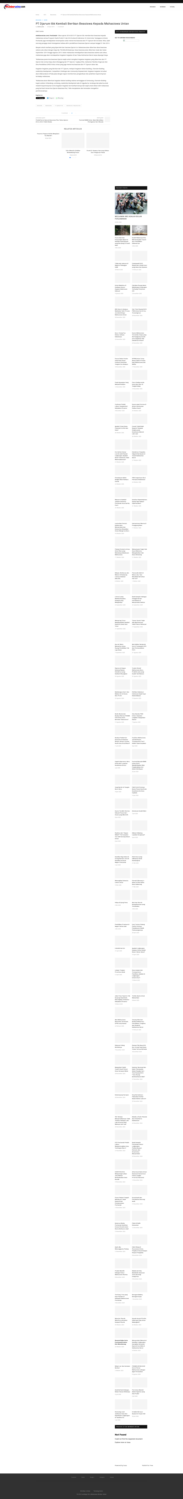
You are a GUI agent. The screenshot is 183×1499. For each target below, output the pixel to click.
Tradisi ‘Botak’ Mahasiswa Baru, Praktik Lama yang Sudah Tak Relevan (138, 671)
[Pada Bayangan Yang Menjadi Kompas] (122, 375)
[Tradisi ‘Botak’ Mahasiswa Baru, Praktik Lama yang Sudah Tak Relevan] (139, 661)
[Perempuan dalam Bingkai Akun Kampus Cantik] (122, 470)
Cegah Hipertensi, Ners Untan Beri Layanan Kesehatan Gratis (122, 763)
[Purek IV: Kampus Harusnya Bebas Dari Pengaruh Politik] (97, 140)
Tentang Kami (98, 1491)
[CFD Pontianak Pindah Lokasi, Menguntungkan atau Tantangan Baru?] (122, 1135)
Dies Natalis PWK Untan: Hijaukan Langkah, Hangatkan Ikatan (138, 716)
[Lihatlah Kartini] (122, 941)
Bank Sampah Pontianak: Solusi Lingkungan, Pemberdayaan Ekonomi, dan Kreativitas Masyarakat (137, 1148)
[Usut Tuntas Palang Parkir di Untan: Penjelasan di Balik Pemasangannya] (139, 917)
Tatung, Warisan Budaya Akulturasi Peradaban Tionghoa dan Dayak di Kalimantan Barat (139, 1023)
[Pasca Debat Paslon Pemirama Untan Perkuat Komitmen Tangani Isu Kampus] (122, 351)
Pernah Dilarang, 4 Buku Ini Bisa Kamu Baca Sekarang (138, 882)
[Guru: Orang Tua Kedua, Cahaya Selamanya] (122, 325)
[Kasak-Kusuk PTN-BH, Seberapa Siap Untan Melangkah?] (139, 1311)
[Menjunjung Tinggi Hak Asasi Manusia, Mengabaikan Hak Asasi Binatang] (139, 542)
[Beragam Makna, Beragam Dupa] (139, 1287)
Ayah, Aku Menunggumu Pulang (122, 1248)
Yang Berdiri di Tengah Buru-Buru (122, 788)
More (45, 20)
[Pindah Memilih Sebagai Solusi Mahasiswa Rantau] (122, 1263)
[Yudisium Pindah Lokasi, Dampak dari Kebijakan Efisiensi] (122, 397)
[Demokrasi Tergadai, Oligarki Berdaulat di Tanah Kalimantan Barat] (139, 444)
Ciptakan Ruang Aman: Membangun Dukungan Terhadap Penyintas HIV (139, 288)
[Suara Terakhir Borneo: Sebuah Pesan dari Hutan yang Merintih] (122, 803)
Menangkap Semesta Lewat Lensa (121, 881)
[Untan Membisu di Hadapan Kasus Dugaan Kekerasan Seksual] (122, 278)
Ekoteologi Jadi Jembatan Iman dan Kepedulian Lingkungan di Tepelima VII (122, 1414)
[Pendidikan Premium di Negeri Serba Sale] (122, 917)
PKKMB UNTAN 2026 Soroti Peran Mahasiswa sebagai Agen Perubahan (138, 1369)
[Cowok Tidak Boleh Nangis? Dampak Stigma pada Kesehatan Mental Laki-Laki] (139, 419)
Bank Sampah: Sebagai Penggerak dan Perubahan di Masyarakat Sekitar (139, 599)
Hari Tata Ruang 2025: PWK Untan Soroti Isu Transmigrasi (139, 311)
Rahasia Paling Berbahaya (120, 1046)
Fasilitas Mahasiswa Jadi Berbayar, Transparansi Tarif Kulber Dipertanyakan (139, 740)
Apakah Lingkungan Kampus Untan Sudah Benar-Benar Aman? (139, 950)
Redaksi (153, 7)
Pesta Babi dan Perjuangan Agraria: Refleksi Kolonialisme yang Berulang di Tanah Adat (122, 241)
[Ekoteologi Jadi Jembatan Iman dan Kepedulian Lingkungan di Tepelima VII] (122, 1404)
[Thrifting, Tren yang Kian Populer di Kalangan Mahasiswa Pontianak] (122, 1287)
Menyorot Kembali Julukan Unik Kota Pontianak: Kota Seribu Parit (122, 502)
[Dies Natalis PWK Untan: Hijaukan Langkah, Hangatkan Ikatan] (139, 706)
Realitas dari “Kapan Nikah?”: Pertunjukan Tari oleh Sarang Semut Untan (122, 835)
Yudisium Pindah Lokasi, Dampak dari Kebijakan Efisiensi (121, 406)
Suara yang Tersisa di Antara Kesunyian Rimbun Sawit (139, 406)
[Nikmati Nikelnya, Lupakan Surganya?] (139, 825)
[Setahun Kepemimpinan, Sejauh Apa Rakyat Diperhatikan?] (139, 492)
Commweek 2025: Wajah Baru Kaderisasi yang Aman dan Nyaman (139, 265)
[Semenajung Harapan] (122, 1087)
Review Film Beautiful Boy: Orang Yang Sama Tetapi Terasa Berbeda (139, 1047)
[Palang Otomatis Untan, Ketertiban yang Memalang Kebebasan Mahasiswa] (122, 542)
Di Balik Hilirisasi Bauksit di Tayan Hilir (139, 1413)
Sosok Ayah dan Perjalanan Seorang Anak (138, 1199)
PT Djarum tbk (59, 105)
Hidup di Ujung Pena (121, 902)
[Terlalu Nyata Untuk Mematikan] (139, 988)
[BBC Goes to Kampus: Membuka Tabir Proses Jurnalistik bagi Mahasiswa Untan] (122, 302)
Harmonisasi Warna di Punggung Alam (139, 524)
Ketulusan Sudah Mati (139, 811)
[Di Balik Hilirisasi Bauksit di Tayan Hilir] (139, 1404)
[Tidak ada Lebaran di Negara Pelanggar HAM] (122, 256)
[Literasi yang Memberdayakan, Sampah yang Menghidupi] (122, 589)
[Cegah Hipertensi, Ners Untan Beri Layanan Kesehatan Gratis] (122, 754)
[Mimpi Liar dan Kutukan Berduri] (122, 1359)
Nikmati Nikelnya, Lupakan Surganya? (138, 834)
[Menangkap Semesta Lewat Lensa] (122, 873)
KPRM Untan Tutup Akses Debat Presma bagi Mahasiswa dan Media (139, 361)
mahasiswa (48, 105)
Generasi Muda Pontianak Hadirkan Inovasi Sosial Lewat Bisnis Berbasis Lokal (121, 1226)
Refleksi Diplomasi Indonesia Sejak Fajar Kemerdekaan (139, 694)
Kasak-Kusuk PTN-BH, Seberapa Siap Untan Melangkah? (139, 1320)
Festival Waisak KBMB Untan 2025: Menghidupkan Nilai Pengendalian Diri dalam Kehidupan (139, 765)
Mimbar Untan (85, 1491)
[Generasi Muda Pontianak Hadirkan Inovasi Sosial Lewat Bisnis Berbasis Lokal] (122, 1216)
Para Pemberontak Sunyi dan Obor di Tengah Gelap (138, 384)
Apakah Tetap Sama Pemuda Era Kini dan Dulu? (121, 428)
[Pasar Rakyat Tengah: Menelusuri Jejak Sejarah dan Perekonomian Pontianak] (122, 1190)
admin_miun (40, 27)
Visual (172, 7)
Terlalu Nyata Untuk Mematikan (138, 997)
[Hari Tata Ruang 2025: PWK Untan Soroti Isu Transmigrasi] (139, 302)
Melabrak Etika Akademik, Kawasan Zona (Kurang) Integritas (138, 1273)
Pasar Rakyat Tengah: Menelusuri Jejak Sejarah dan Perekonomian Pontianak (122, 1201)
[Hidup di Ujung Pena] (122, 895)
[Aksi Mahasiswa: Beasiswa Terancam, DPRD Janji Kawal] (122, 1012)
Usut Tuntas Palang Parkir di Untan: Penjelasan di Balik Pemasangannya (138, 927)
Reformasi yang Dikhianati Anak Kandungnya (137, 858)
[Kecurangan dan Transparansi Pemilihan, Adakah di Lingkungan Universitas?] (139, 963)
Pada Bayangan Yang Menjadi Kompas (122, 383)
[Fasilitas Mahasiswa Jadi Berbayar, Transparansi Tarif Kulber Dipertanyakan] (139, 730)
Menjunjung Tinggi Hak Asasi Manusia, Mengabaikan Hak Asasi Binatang (139, 552)
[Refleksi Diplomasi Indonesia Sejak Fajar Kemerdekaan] (139, 684)
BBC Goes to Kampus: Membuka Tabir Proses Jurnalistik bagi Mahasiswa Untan (122, 312)
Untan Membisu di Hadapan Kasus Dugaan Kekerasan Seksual (121, 288)
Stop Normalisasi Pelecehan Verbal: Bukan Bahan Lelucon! (139, 1096)
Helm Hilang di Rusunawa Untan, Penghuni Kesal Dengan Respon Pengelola (139, 1249)
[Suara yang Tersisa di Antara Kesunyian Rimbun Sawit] (139, 397)
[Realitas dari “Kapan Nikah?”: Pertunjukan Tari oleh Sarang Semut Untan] (122, 825)
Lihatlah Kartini (120, 948)
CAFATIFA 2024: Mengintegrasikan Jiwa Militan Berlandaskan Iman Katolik (121, 1175)
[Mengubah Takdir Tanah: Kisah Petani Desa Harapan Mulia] (122, 1060)
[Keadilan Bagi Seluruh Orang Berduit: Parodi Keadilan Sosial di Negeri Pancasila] (122, 849)
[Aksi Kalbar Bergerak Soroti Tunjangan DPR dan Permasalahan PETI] (139, 637)
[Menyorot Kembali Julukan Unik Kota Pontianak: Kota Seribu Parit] (122, 492)
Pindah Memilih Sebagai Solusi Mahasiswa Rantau (121, 1272)
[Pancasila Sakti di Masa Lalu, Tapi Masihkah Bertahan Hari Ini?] (139, 565)
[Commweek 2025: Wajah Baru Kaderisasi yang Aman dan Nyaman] (139, 256)
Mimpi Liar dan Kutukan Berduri (122, 1367)
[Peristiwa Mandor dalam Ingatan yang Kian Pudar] (139, 1382)
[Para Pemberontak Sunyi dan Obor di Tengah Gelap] (139, 375)
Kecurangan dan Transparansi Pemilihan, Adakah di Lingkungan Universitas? (138, 973)
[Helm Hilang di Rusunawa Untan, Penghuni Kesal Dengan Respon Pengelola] (139, 1240)
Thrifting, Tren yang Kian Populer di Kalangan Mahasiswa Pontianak (122, 1297)
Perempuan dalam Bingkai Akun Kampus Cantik (121, 479)
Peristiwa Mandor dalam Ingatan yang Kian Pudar (138, 1391)
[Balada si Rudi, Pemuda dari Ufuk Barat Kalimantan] (139, 1109)
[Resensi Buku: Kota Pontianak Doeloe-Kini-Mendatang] (122, 1333)
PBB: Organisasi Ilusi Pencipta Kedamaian (139, 478)
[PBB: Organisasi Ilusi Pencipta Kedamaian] (139, 470)
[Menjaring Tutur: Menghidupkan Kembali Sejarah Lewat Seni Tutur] (122, 613)
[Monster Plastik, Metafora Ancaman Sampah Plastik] (122, 1311)
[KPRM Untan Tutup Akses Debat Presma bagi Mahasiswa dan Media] (139, 351)
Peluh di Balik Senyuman (136, 1224)
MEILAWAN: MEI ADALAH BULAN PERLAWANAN (128, 217)
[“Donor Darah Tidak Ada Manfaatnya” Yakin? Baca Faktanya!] (139, 613)
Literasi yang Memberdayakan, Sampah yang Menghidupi (120, 599)
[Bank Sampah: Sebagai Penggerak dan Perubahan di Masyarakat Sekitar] (139, 589)
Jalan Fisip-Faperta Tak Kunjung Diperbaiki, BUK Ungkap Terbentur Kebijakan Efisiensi (122, 998)
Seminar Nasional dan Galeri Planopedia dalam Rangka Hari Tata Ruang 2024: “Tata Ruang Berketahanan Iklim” (139, 1072)
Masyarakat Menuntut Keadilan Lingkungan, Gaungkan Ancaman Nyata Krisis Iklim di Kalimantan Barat (139, 1344)
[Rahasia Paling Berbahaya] (122, 1038)
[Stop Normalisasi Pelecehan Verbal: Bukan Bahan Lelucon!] (139, 1087)
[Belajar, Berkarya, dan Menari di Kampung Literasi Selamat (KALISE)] (122, 565)
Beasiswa (53, 14)
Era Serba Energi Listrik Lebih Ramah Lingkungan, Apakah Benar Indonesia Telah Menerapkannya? (122, 455)
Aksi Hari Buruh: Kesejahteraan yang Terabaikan (138, 904)
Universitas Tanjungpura (73, 105)
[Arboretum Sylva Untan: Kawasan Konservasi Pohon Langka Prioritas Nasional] (139, 1164)
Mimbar (163, 7)
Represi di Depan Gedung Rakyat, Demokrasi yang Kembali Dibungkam (121, 671)
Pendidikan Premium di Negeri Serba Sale (122, 925)
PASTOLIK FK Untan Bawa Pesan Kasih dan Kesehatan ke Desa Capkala (139, 790)
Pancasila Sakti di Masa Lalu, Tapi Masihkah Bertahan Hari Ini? (138, 575)
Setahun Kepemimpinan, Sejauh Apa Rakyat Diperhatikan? (139, 501)
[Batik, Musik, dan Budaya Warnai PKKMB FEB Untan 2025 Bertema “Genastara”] (122, 706)
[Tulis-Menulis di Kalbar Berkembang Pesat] (73, 140)
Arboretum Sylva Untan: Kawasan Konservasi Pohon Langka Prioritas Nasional (139, 1174)
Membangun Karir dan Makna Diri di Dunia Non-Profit (122, 694)
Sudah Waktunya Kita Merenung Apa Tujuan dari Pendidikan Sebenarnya (139, 240)
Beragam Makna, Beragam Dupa (137, 1295)
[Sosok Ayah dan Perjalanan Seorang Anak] (139, 1190)
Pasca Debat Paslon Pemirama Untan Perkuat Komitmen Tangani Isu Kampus (121, 361)
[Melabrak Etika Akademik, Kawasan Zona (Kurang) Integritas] (139, 1263)
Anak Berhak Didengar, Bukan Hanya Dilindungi (122, 1391)
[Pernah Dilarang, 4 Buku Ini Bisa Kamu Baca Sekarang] (139, 873)
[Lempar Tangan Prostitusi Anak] (122, 963)
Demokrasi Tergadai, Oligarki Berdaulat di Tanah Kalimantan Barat (138, 454)
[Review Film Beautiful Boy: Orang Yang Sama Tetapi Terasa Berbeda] (139, 1038)
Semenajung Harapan (122, 1095)
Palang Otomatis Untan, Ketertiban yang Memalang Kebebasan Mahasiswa (122, 552)
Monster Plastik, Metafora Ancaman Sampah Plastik (121, 1320)
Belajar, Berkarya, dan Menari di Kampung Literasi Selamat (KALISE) (122, 575)
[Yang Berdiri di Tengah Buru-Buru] (122, 780)
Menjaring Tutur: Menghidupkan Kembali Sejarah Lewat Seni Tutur (122, 623)
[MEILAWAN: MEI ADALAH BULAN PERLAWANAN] (131, 203)
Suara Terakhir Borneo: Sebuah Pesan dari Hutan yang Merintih (122, 813)
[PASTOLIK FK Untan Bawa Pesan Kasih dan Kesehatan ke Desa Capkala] (139, 780)
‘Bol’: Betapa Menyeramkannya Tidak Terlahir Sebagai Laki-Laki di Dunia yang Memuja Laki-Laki (122, 1120)
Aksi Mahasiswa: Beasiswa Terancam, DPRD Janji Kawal (121, 1021)
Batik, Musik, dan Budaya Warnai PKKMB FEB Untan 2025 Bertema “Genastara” (122, 716)
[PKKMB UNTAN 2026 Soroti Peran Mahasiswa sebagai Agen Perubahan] (139, 1359)
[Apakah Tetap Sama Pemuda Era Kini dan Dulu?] (122, 419)
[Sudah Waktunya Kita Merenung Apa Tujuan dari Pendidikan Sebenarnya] (139, 230)
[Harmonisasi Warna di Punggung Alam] (139, 516)
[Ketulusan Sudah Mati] (139, 803)
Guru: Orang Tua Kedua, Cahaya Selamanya (120, 335)
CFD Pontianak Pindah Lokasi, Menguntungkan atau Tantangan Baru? (122, 1145)
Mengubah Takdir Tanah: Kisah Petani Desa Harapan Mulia (121, 1069)
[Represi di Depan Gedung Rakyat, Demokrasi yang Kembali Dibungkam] (122, 661)
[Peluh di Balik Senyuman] (139, 1216)
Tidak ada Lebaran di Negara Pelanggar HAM (121, 265)
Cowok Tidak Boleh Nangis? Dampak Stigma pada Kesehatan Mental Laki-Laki (138, 430)
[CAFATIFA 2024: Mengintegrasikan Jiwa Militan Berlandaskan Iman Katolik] (122, 1164)
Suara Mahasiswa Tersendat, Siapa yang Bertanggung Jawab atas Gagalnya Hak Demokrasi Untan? (139, 336)
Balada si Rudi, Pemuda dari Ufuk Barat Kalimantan (139, 1118)
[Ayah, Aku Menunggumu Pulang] (122, 1240)
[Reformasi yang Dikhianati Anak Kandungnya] (139, 849)
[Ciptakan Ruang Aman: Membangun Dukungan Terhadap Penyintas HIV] (139, 278)
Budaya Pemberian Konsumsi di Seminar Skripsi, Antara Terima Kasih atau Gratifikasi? (122, 740)
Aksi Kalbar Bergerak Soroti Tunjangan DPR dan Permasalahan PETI (139, 647)
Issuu (125, 1465)
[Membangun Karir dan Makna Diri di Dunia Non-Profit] (122, 684)
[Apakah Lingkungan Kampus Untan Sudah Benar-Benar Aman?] (139, 941)
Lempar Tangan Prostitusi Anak (120, 971)
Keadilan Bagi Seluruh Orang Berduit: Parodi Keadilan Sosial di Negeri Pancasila (122, 859)
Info (45, 14)
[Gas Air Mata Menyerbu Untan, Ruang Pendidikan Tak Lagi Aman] (122, 637)
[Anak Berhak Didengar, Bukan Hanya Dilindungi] (122, 1382)
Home (37, 14)
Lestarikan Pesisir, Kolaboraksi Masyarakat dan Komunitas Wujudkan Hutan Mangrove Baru (122, 527)
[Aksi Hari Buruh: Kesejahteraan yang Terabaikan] (139, 895)
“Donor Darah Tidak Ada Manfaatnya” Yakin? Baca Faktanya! (139, 622)
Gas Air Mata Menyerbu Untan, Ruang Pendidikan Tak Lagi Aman (122, 647)
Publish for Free (147, 1465)
